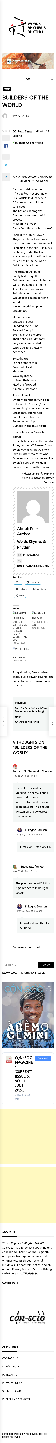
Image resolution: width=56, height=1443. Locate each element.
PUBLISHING (9, 1374)
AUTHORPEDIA (29, 1273)
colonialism (45, 676)
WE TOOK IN (19, 657)
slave (46, 681)
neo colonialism (23, 681)
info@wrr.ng (31, 555)
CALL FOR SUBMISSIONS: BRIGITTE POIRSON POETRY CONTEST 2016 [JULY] (20, 631)
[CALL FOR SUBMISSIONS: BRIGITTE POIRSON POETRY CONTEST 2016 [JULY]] (21, 616)
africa (26, 672)
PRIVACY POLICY (12, 1383)
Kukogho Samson (36, 830)
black (16, 676)
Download (43, 1058)
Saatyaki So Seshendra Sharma (32, 771)
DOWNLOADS (10, 1366)
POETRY (7, 89)
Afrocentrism (40, 672)
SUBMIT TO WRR (12, 1391)
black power (28, 676)
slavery (17, 685)
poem (38, 681)
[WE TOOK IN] (21, 651)
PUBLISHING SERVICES (16, 1399)
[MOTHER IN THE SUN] (40, 616)
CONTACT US (10, 1358)
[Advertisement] (28, 1136)
